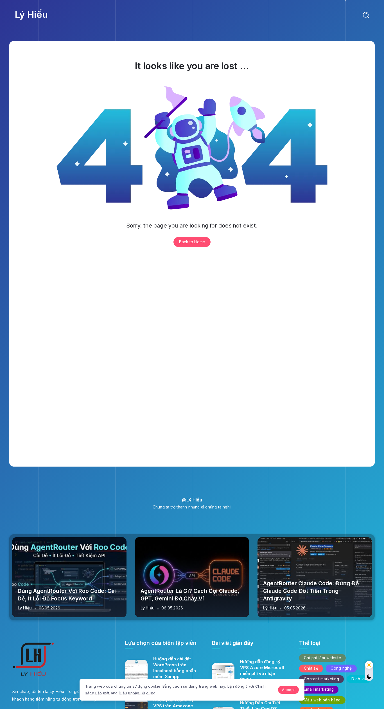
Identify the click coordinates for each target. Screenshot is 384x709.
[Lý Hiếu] (33, 660)
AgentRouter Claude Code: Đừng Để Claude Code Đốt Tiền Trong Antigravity (311, 591)
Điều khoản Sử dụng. (137, 693)
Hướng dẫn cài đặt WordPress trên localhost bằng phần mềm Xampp (174, 667)
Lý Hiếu (31, 14)
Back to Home (192, 242)
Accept (288, 689)
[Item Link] (136, 671)
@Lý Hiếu (192, 500)
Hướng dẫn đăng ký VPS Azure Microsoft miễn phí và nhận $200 (262, 670)
